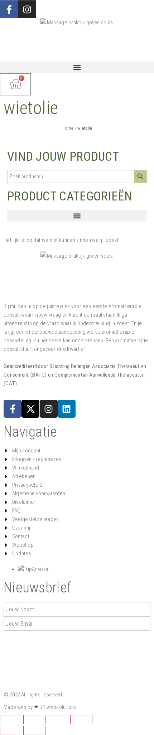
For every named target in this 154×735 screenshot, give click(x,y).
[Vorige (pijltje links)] (11, 730)
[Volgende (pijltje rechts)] (34, 730)
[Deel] (58, 719)
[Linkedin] (67, 409)
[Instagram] (49, 409)
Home (67, 128)
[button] (77, 67)
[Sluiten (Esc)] (81, 719)
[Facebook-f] (9, 9)
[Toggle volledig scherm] (34, 719)
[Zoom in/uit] (11, 719)
